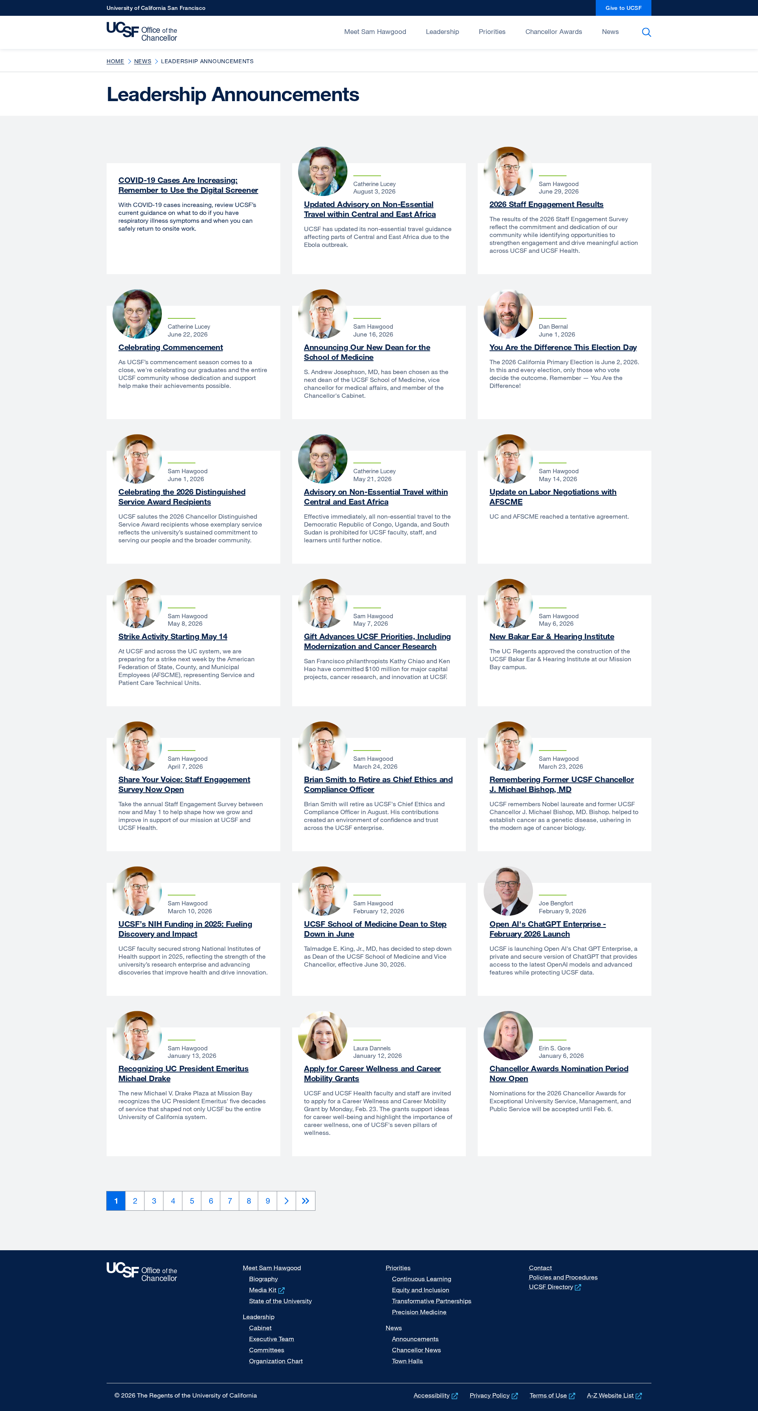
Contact (540, 1268)
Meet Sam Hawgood (375, 31)
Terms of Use (553, 1395)
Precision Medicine (419, 1312)
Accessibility (437, 1395)
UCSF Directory (556, 1287)
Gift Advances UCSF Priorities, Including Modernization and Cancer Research (377, 641)
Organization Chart (276, 1361)
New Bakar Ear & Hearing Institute (552, 636)
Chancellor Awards (553, 31)
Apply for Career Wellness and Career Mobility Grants (372, 1073)
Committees (266, 1350)
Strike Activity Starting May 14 (172, 636)
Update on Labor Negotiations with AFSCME (553, 496)
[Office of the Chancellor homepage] (144, 31)
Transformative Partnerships (431, 1301)
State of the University (280, 1301)
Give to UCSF (628, 10)
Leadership (442, 31)
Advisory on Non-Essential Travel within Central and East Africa (376, 496)
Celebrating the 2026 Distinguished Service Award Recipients (182, 496)
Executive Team (271, 1339)
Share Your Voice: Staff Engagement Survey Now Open (184, 784)
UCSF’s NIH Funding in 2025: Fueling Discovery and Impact (185, 929)
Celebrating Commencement (170, 347)
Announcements (415, 1339)
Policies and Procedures (563, 1277)
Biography (263, 1279)
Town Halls (407, 1361)
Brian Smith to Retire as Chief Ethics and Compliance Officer (378, 784)
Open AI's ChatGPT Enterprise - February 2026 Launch (548, 929)
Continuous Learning (421, 1279)
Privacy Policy (495, 1395)
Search (648, 32)
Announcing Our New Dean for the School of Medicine (367, 352)
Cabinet (260, 1328)
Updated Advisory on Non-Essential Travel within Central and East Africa (370, 209)
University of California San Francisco (156, 10)
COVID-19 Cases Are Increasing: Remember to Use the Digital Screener (188, 185)
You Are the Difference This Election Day (563, 347)
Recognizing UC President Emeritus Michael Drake (183, 1073)
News (610, 31)
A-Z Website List (615, 1395)
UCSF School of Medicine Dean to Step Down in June (375, 929)
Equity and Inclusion (420, 1290)
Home (115, 61)
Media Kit (267, 1290)
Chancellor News (416, 1350)
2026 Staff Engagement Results (547, 204)
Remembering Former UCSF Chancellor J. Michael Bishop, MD (562, 784)
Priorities (492, 31)
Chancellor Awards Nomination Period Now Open (559, 1073)
